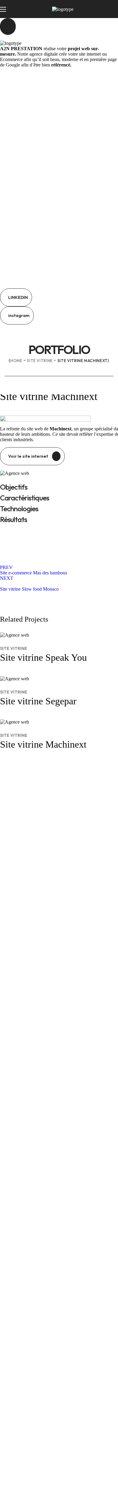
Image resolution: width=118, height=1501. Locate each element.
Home (16, 360)
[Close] (8, 26)
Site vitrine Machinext (43, 744)
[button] (16, 297)
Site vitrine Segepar (38, 701)
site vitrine (40, 360)
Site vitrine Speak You (43, 657)
